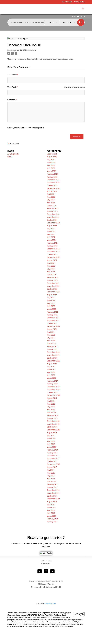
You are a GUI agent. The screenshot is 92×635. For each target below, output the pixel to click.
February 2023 (52, 277)
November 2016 (53, 493)
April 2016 (51, 513)
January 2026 (52, 177)
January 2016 (52, 522)
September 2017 (53, 464)
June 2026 (51, 162)
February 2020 (52, 381)
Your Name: (12, 75)
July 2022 (50, 298)
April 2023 (51, 272)
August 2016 (52, 502)
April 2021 (51, 341)
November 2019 (53, 390)
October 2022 (52, 289)
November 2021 (53, 320)
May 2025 (51, 200)
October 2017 (52, 461)
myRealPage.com (50, 603)
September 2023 (53, 257)
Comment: (11, 99)
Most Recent (52, 154)
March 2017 (51, 482)
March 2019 (51, 412)
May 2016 (51, 510)
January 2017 (52, 487)
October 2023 (52, 254)
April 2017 (51, 479)
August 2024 (52, 226)
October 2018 (52, 427)
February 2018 (52, 450)
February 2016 (52, 519)
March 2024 (51, 240)
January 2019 (52, 418)
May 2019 (51, 407)
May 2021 (51, 338)
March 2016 (51, 516)
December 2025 (53, 180)
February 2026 (52, 174)
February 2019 (52, 415)
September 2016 (53, 499)
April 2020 (51, 375)
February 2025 (52, 208)
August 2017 (52, 467)
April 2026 (51, 168)
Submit (76, 137)
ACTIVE (74, 16)
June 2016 (51, 507)
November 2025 (53, 183)
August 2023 (52, 260)
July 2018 (50, 435)
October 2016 (52, 496)
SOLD (83, 16)
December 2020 (53, 352)
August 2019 (52, 398)
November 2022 (53, 286)
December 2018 (53, 421)
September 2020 (53, 361)
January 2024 (52, 246)
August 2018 (52, 433)
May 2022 (51, 303)
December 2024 (53, 214)
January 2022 (52, 315)
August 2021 (52, 329)
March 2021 (51, 344)
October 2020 (52, 358)
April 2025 (51, 203)
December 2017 (53, 456)
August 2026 (52, 157)
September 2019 (53, 395)
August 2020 (52, 364)
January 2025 (52, 211)
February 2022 (52, 312)
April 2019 (51, 410)
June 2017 (51, 473)
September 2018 (53, 430)
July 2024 (50, 229)
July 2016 (50, 504)
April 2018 (51, 444)
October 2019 (52, 392)
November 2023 (53, 252)
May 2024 (51, 234)
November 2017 (53, 458)
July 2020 (50, 367)
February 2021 (52, 346)
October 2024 (52, 220)
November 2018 (53, 424)
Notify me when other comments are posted (26, 128)
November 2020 (53, 355)
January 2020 (52, 384)
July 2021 (50, 332)
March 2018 (51, 447)
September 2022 (53, 292)
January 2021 (52, 349)
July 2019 (50, 401)
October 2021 (52, 323)
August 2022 (52, 295)
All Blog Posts (13, 154)
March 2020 (51, 378)
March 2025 (51, 206)
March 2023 (51, 275)
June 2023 (51, 266)
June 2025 (51, 197)
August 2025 (52, 191)
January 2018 (52, 453)
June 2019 (51, 404)
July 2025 (50, 194)
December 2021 (53, 318)
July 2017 (50, 470)
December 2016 (53, 490)
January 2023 (52, 280)
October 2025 (52, 185)
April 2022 (51, 306)
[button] (39, 571)
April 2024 (51, 237)
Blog (9, 157)
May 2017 (51, 476)
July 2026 (50, 160)
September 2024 (53, 223)
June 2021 (51, 335)
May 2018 (51, 441)
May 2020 (51, 372)
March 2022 (51, 309)
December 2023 (53, 249)
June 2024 (51, 231)
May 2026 (51, 165)
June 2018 (51, 438)
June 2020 (51, 369)
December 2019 (53, 387)
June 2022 (51, 300)
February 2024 (52, 243)
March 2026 (51, 171)
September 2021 (53, 326)
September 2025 (53, 188)
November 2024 (53, 217)
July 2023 (50, 263)
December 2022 (53, 283)
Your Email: (12, 87)
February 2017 (52, 484)
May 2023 (51, 269)
